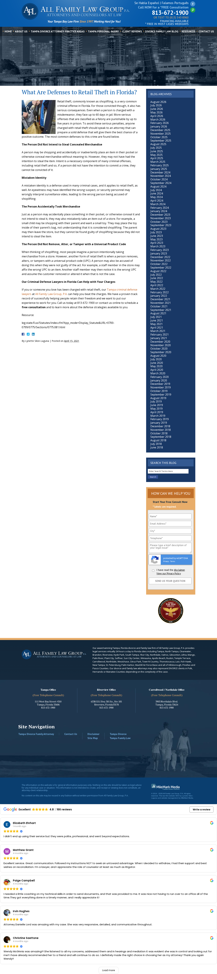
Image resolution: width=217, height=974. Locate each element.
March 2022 (157, 289)
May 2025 (156, 155)
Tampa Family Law (120, 738)
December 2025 (160, 130)
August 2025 (158, 144)
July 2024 (156, 190)
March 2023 (157, 246)
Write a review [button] (201, 809)
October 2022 (158, 264)
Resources (188, 31)
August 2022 (158, 271)
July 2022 (156, 275)
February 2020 (159, 377)
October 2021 (158, 306)
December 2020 (160, 341)
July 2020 (156, 359)
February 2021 (159, 334)
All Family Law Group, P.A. (51, 294)
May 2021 (156, 324)
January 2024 (158, 211)
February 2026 (159, 123)
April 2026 (156, 116)
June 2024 (156, 193)
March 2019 (157, 416)
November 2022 (160, 260)
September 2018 (160, 437)
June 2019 (156, 405)
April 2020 (156, 370)
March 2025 (157, 162)
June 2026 (156, 109)
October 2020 (158, 348)
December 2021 (160, 299)
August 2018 (158, 440)
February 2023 (159, 250)
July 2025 (156, 148)
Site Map (92, 738)
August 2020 (158, 356)
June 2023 (156, 236)
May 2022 (156, 281)
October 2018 (158, 433)
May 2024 (156, 197)
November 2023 (160, 218)
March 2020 (157, 373)
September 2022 (160, 267)
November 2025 (160, 133)
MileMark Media (187, 798)
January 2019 (158, 423)
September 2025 (160, 140)
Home (8, 31)
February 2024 (159, 208)
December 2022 (160, 257)
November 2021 (160, 303)
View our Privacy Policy (168, 573)
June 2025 (156, 151)
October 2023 (158, 222)
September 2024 (160, 183)
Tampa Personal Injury (103, 31)
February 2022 (159, 292)
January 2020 (158, 380)
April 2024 (156, 200)
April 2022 (156, 285)
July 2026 (156, 105)
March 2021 (157, 331)
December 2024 (160, 172)
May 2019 (156, 408)
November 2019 (160, 387)
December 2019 (160, 384)
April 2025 (156, 158)
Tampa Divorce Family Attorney (36, 734)
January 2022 (158, 296)
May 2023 (156, 239)
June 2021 (156, 320)
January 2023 (158, 253)
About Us (21, 31)
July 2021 (156, 317)
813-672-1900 (170, 12)
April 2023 (156, 243)
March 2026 (157, 119)
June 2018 (156, 447)
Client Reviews (132, 31)
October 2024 (158, 179)
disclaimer (179, 570)
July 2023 (156, 232)
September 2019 (160, 394)
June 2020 (156, 363)
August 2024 (158, 186)
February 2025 (159, 165)
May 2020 (156, 366)
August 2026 (158, 102)
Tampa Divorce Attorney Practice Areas (58, 31)
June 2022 (156, 278)
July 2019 (156, 401)
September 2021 (160, 310)
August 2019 (158, 398)
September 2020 (160, 352)
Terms (172, 561)
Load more (108, 970)
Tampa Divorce (118, 734)
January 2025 (158, 169)
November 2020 (160, 345)
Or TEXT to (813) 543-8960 (171, 17)
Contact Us (206, 31)
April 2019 (156, 412)
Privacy (166, 561)
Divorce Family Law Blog (161, 31)
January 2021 (158, 338)
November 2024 (160, 176)
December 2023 (160, 215)
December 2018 (160, 426)
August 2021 (158, 313)
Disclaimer (93, 734)
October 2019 (158, 391)
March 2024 (157, 204)
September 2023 (160, 225)
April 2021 (156, 327)
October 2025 (158, 137)
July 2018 (156, 444)
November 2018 (160, 430)
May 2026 (156, 112)
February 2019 (159, 419)
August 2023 (158, 229)
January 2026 (158, 126)
